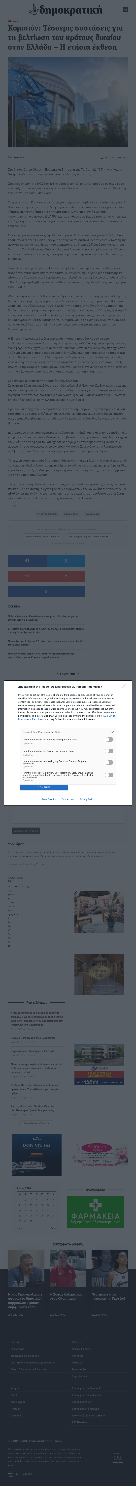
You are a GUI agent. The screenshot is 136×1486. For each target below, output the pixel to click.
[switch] (109, 739)
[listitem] (68, 732)
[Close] (125, 687)
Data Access (68, 799)
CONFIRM (44, 787)
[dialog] (68, 743)
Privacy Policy (87, 799)
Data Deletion (49, 799)
